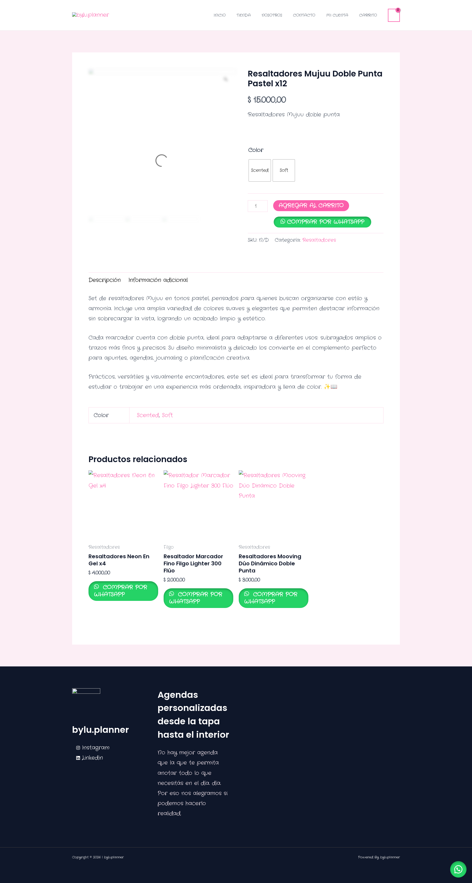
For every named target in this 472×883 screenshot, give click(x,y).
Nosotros (272, 15)
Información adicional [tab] (158, 280)
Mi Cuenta (337, 15)
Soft (167, 415)
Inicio (220, 15)
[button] (458, 869)
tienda (244, 15)
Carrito (368, 15)
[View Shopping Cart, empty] (394, 15)
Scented (148, 415)
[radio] (260, 170)
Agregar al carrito (311, 205)
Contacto (304, 15)
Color (255, 150)
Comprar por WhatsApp (325, 222)
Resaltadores (319, 240)
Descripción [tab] (104, 280)
